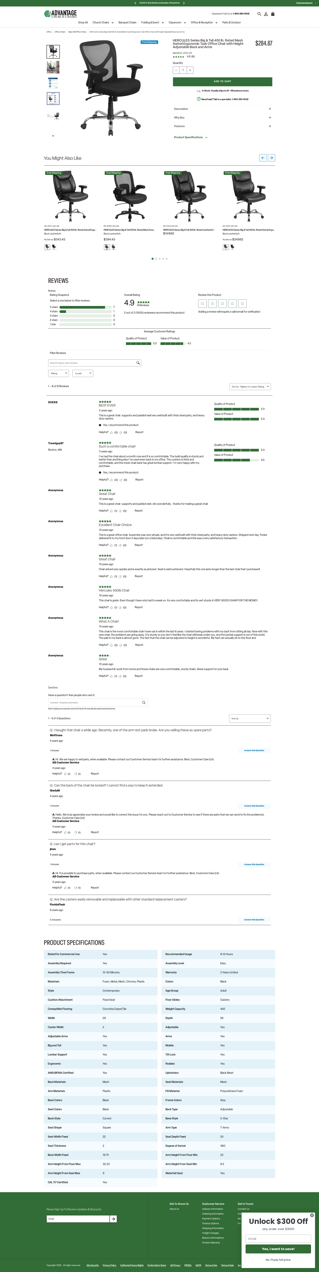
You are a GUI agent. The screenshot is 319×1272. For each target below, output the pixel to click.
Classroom (175, 22)
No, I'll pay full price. (278, 1260)
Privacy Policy (109, 1266)
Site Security (93, 1266)
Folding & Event (150, 22)
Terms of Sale (227, 1266)
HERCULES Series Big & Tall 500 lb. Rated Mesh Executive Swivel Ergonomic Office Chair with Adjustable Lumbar (130, 230)
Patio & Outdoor (231, 22)
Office (49, 32)
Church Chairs (101, 22)
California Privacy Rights (132, 1266)
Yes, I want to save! (278, 1249)
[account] (266, 14)
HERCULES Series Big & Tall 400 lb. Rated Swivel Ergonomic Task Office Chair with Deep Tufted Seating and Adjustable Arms (70, 230)
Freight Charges (210, 1233)
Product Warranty (211, 1243)
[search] (259, 14)
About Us (174, 1209)
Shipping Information (213, 1228)
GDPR (198, 1266)
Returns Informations (213, 1238)
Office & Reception (202, 22)
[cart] (272, 15)
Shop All (83, 22)
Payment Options (211, 1219)
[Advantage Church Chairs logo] (60, 14)
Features (179, 126)
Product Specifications (188, 137)
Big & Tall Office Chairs (77, 32)
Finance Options (210, 1223)
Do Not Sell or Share (157, 1266)
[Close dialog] (312, 1215)
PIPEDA (188, 1266)
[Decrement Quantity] (176, 70)
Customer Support (304, 3)
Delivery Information (212, 1209)
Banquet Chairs (127, 22)
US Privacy (175, 1266)
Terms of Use (211, 1266)
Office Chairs (60, 32)
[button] (53, 52)
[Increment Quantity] (190, 70)
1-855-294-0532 (241, 14)
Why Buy (179, 117)
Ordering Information (213, 1214)
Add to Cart (222, 81)
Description (181, 109)
